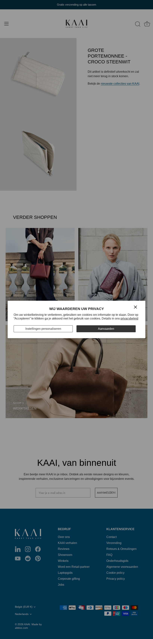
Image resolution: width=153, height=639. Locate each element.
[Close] (135, 306)
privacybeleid (129, 318)
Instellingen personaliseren (43, 328)
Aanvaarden (106, 328)
